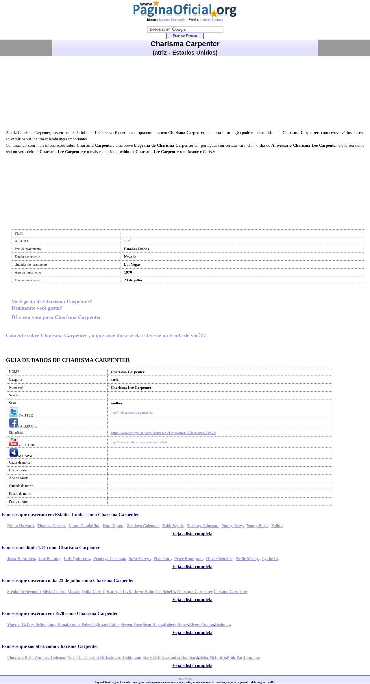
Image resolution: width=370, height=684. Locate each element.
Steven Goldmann (125, 657)
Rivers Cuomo (201, 624)
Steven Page (131, 624)
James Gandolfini (84, 526)
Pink (231, 657)
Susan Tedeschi (82, 624)
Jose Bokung (49, 559)
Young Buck (257, 526)
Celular (205, 19)
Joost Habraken (21, 559)
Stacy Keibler (154, 657)
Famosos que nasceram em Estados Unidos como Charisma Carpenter (70, 514)
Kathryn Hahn (141, 592)
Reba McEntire (212, 657)
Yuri (71, 657)
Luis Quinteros (77, 559)
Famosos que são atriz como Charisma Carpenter (49, 646)
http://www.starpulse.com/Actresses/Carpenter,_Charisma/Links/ (163, 433)
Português (178, 19)
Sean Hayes (153, 624)
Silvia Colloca (54, 592)
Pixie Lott (162, 559)
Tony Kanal (58, 624)
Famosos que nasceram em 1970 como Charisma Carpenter (59, 613)
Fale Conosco (185, 678)
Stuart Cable (108, 624)
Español (164, 19)
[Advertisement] (185, 92)
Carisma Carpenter (230, 592)
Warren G (16, 624)
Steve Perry (139, 559)
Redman (222, 624)
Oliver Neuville (219, 559)
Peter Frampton (188, 559)
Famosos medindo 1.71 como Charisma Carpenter (50, 547)
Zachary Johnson (202, 526)
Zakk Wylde (173, 526)
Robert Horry (176, 624)
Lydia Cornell (94, 592)
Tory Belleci (36, 624)
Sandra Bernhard (182, 657)
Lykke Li (270, 559)
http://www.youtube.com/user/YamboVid (139, 442)
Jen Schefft (165, 592)
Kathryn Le (117, 592)
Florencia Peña (20, 657)
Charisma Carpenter (194, 592)
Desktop (217, 19)
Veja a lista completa (192, 533)
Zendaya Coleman (143, 526)
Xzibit (276, 526)
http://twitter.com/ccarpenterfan (132, 412)
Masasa (74, 592)
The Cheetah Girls (93, 657)
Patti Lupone (248, 657)
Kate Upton (113, 526)
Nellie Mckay (247, 559)
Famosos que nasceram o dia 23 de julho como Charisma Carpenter (67, 580)
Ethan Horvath (20, 526)
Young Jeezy (232, 526)
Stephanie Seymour (24, 592)
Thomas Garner (51, 526)
